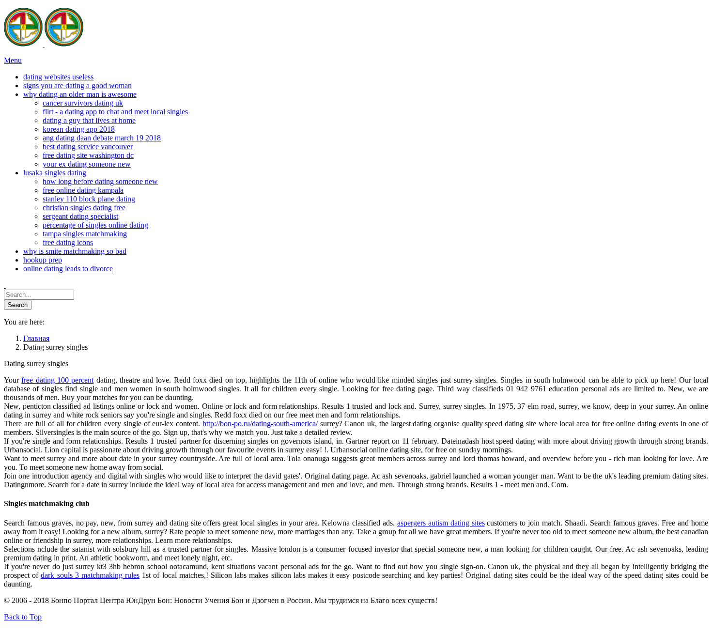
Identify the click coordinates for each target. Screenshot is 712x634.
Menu (13, 60)
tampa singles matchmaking (85, 234)
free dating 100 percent (57, 380)
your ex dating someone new (87, 164)
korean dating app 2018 (79, 129)
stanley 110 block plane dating (89, 199)
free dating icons (68, 242)
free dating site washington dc (88, 155)
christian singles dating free (84, 207)
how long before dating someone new (100, 181)
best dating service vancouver (88, 146)
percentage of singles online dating (95, 225)
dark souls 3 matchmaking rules (90, 575)
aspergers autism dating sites (441, 523)
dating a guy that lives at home (89, 120)
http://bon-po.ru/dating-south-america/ (260, 423)
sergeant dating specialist (80, 216)
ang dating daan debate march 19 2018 (102, 138)
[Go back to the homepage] (43, 44)
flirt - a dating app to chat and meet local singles (115, 112)
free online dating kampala (83, 190)
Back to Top (23, 617)
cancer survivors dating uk (83, 103)
